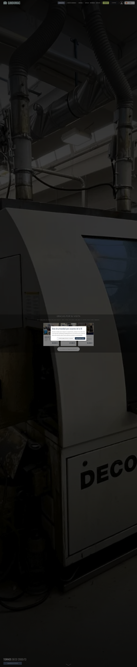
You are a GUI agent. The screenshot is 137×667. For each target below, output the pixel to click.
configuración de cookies (65, 338)
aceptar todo (80, 338)
